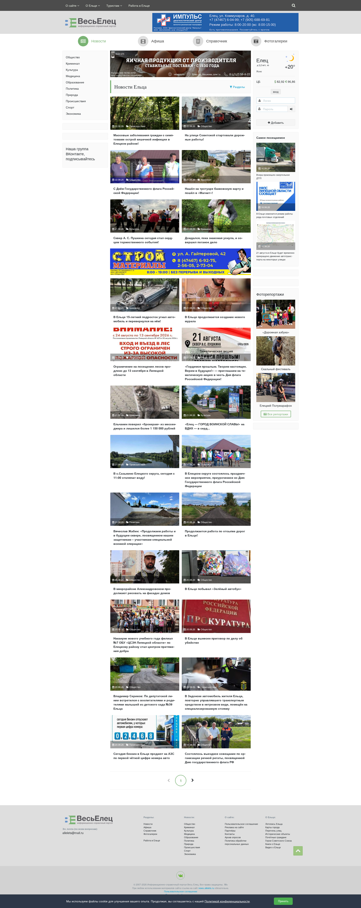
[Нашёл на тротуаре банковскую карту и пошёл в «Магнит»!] (216, 174)
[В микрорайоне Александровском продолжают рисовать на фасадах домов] (144, 574)
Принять (283, 901)
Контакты (230, 833)
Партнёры (230, 830)
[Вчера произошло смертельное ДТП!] (275, 157)
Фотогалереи (150, 833)
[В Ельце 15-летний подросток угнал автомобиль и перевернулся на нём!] (144, 302)
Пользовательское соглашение (241, 823)
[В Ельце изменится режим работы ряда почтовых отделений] (275, 196)
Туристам (113, 5)
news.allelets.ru (206, 888)
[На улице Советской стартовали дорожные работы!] (216, 123)
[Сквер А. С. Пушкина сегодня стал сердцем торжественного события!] (144, 223)
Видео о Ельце (273, 847)
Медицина (73, 76)
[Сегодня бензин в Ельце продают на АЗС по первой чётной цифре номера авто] (144, 741)
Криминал (73, 63)
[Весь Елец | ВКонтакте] (180, 875)
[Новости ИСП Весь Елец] (89, 22)
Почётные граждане (275, 837)
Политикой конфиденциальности (227, 901)
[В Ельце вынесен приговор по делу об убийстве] (216, 628)
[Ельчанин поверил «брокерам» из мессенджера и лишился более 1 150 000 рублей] (144, 409)
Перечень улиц (273, 830)
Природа (72, 95)
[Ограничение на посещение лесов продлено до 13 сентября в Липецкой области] (144, 356)
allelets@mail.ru (73, 833)
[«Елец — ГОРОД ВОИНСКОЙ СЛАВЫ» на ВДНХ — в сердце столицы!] (216, 409)
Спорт (70, 107)
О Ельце (92, 5)
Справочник (150, 830)
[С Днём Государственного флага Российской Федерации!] (144, 174)
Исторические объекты (277, 833)
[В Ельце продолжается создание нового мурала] (216, 302)
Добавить (277, 122)
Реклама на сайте (234, 827)
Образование (75, 82)
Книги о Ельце (272, 844)
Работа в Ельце (139, 5)
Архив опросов (233, 837)
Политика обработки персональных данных (237, 842)
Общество (73, 57)
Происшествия (76, 101)
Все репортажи (277, 414)
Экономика (73, 113)
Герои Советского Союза (278, 840)
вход (275, 91)
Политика (72, 88)
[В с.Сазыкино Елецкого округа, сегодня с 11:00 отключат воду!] (144, 463)
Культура (72, 69)
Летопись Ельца (273, 823)
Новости (148, 823)
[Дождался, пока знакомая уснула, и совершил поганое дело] (216, 223)
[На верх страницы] (298, 851)
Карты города (272, 827)
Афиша (147, 827)
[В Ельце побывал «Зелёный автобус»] (216, 574)
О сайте (71, 5)
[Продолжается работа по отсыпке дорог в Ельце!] (216, 521)
